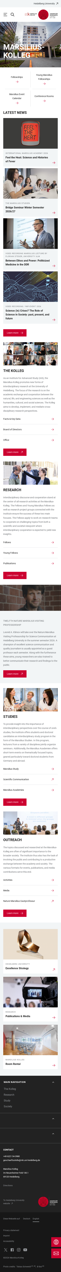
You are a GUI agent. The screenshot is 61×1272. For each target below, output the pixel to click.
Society (8, 1106)
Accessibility (8, 1241)
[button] (29, 1082)
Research (9, 1094)
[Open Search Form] (14, 14)
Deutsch (26, 1219)
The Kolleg (10, 1088)
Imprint (6, 1236)
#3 (43, 1266)
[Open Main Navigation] (6, 14)
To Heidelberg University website (13, 1202)
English (36, 1219)
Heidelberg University (44, 3)
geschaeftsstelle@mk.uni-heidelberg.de (21, 1160)
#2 (35, 1266)
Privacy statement (11, 1230)
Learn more (12, 332)
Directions (8, 1185)
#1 (32, 1266)
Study (7, 1100)
